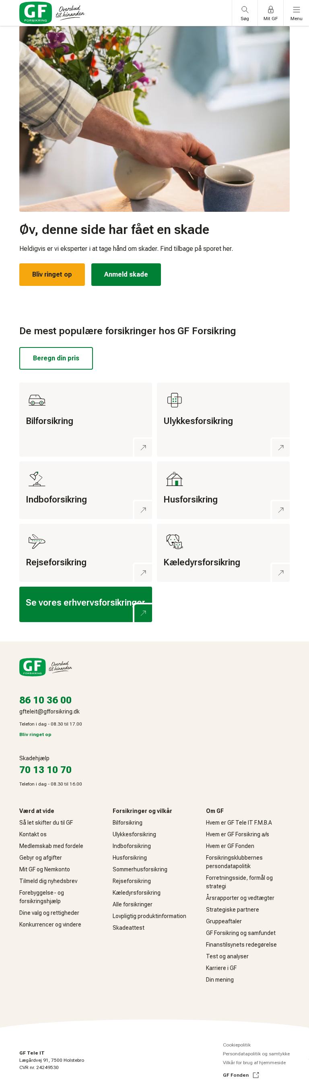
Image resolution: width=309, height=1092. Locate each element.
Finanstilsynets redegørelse (241, 944)
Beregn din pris (56, 358)
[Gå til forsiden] (51, 13)
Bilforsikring (127, 822)
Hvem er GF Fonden (230, 846)
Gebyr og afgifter (40, 857)
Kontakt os (33, 834)
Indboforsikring (132, 846)
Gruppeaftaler (224, 921)
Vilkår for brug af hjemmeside (254, 1062)
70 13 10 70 (45, 770)
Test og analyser (227, 956)
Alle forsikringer (132, 904)
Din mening (220, 979)
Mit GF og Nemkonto (44, 869)
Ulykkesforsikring (134, 834)
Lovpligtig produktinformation (149, 916)
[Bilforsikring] (85, 420)
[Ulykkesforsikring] (223, 420)
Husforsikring (130, 857)
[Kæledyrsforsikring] (223, 553)
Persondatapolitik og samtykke (256, 1054)
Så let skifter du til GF (46, 822)
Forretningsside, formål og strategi (239, 882)
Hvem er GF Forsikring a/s (237, 834)
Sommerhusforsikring (140, 869)
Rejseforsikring (132, 881)
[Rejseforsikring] (85, 553)
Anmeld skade (126, 274)
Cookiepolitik (237, 1045)
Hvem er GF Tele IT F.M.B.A (239, 822)
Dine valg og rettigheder (49, 913)
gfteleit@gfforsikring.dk (49, 711)
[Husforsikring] (223, 490)
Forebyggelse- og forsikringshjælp (41, 896)
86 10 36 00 (45, 700)
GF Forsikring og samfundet (241, 933)
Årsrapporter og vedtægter (240, 898)
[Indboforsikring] (85, 490)
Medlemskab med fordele (51, 846)
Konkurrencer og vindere (50, 924)
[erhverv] (85, 604)
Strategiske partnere (232, 909)
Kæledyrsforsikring (137, 892)
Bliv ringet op (52, 274)
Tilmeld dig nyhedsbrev (48, 881)
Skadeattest (128, 927)
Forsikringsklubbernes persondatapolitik (234, 861)
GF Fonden (236, 1075)
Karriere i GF (221, 968)
